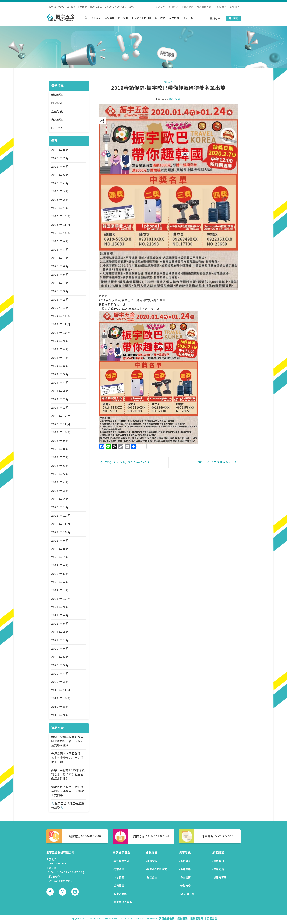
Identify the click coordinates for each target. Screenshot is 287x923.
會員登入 (152, 861)
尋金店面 (188, 18)
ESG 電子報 (187, 893)
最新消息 (96, 18)
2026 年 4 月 (60, 183)
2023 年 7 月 (60, 457)
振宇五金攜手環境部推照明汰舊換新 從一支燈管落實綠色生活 (67, 741)
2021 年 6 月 (60, 615)
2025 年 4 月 (60, 283)
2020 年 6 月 (60, 657)
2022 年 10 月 (61, 532)
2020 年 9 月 (60, 648)
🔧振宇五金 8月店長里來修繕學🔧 (67, 805)
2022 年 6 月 (60, 565)
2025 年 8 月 (60, 249)
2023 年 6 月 (60, 465)
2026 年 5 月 (60, 175)
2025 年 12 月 (61, 216)
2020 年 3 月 (60, 681)
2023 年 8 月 (60, 449)
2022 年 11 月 (60, 524)
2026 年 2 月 (60, 199)
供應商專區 (220, 877)
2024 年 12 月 (61, 316)
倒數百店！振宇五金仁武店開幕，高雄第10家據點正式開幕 (67, 791)
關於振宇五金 (122, 861)
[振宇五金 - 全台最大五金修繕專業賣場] (60, 17)
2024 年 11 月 (60, 324)
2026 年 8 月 (60, 150)
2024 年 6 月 (60, 366)
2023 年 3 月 (60, 490)
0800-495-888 (91, 836)
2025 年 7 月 (60, 258)
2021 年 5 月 (60, 623)
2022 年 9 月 (60, 540)
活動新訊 (57, 111)
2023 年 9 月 (60, 440)
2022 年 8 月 (60, 549)
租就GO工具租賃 (142, 18)
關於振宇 (160, 7)
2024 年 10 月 (61, 332)
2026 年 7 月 (60, 158)
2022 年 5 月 (60, 573)
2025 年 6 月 (60, 266)
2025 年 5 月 (60, 274)
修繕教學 (185, 885)
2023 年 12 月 (61, 416)
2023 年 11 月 (60, 424)
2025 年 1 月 (60, 308)
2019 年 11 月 (60, 690)
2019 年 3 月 (60, 715)
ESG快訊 (57, 128)
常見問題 (219, 869)
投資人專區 (187, 7)
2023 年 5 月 (60, 474)
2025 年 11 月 (60, 224)
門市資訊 (123, 18)
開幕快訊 (57, 103)
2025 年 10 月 (61, 233)
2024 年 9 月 (60, 341)
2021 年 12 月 (61, 598)
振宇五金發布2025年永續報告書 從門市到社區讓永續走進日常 (68, 774)
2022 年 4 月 (60, 582)
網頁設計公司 (167, 918)
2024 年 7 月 (60, 357)
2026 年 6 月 (60, 166)
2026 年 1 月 (60, 208)
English (234, 7)
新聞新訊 (57, 94)
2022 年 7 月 (60, 557)
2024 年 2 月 (60, 399)
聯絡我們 (222, 7)
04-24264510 (224, 836)
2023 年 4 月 (60, 482)
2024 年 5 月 (60, 374)
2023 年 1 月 (60, 507)
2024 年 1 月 (60, 407)
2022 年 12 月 (61, 515)
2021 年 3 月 (60, 632)
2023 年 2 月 (60, 499)
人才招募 (174, 18)
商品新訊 (57, 119)
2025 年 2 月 (60, 299)
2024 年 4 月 (60, 382)
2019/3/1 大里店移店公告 (215, 462)
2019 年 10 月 (61, 698)
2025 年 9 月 (60, 241)
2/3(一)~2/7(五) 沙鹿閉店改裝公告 (127, 462)
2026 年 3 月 (60, 191)
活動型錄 (109, 18)
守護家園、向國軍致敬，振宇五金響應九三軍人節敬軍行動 (67, 757)
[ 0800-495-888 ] (57, 863)
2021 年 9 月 (60, 607)
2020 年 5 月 (60, 665)
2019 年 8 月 (60, 706)
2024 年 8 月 (60, 349)
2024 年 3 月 (60, 391)
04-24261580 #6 (157, 836)
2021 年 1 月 (60, 640)
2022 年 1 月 (60, 590)
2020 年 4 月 (60, 673)
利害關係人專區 (205, 7)
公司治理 (173, 7)
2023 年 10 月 (61, 432)
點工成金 (160, 18)
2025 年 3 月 (60, 291)
